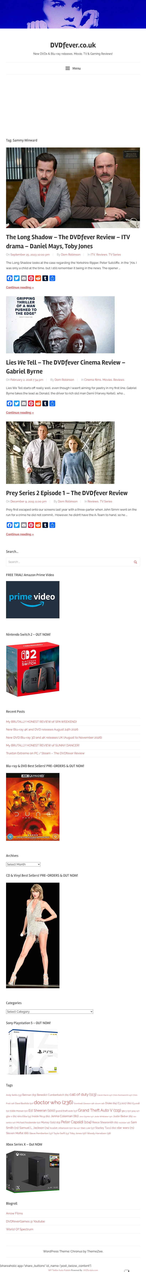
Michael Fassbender (28, 1122)
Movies (107, 379)
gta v (11, 1116)
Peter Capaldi (76, 1122)
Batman (29, 1094)
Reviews (101, 254)
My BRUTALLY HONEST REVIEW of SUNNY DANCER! (42, 745)
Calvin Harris (104, 1095)
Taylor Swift (61, 1133)
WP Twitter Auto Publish (59, 1270)
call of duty (83, 1094)
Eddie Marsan (19, 1111)
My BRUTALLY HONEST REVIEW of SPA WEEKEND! (41, 721)
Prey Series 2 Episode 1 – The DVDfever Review (67, 493)
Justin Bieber (123, 1116)
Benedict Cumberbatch (53, 1094)
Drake (111, 1103)
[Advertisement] (73, 105)
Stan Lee (88, 1128)
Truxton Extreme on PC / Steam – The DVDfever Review (45, 753)
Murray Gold (50, 1122)
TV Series (115, 254)
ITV (93, 254)
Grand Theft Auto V (99, 1110)
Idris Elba (24, 1116)
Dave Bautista (24, 1103)
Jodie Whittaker (103, 1116)
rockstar (124, 1122)
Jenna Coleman (65, 1116)
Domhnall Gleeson (84, 1103)
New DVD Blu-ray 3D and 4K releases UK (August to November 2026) (54, 737)
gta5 (135, 1111)
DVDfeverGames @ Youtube (25, 1221)
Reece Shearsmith (105, 1122)
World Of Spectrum (19, 1229)
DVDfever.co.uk (73, 45)
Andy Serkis (14, 1095)
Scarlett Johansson (61, 1128)
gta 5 (126, 1111)
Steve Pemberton (41, 1133)
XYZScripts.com (91, 1270)
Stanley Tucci (105, 1127)
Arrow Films (14, 1213)
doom (100, 1103)
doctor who (53, 1102)
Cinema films (92, 379)
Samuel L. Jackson (34, 1127)
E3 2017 (125, 1103)
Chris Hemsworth (122, 1095)
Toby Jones (78, 1133)
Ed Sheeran (41, 1110)
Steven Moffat (17, 1133)
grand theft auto (66, 1111)
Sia (77, 1128)
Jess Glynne (86, 1116)
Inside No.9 (41, 1116)
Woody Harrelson (99, 1133)
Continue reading (18, 287)
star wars (125, 1127)
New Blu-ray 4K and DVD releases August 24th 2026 (42, 729)
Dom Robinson (70, 254)
